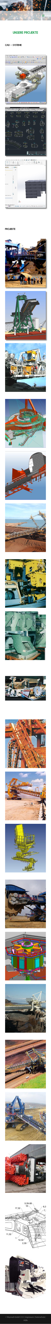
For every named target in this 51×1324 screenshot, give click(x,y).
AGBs (25, 1320)
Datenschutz (40, 1317)
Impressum (29, 1317)
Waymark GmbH (13, 1317)
